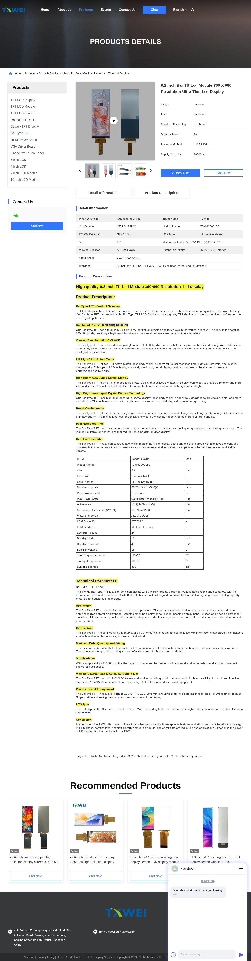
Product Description (161, 193)
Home (45, 9)
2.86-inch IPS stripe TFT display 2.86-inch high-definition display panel (92, 860)
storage (81, 561)
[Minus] (241, 868)
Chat (154, 9)
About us (64, 9)
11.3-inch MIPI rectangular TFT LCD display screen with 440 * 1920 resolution (215, 860)
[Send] (241, 954)
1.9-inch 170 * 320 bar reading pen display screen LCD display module (154, 860)
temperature (97, 555)
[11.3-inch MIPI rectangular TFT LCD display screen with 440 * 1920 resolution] (215, 827)
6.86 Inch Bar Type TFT (100, 756)
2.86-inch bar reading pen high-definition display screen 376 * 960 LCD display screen (34, 860)
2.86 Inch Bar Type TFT (187, 756)
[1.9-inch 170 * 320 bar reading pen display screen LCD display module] (155, 827)
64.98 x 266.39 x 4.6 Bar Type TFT (144, 756)
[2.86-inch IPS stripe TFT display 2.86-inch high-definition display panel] (95, 827)
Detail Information (104, 193)
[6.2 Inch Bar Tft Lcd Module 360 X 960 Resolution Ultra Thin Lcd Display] (115, 121)
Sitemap (29, 957)
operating (83, 555)
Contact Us (127, 9)
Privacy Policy (46, 957)
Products (86, 9)
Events (106, 9)
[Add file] (173, 954)
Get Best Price (180, 173)
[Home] (13, 10)
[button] (15, 836)
